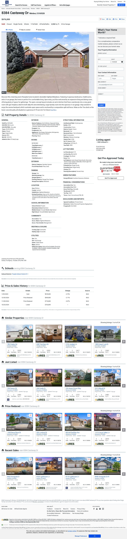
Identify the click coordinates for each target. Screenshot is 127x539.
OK (94, 536)
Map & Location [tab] (25, 30)
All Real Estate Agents (20, 509)
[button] (121, 5)
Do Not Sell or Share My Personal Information (61, 511)
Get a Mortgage (64, 5)
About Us (113, 1)
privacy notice (72, 531)
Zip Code (102, 66)
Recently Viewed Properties (105, 5)
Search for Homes (21, 5)
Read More (53, 110)
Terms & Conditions (82, 511)
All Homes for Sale (7, 509)
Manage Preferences (81, 536)
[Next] (124, 341)
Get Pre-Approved (111, 178)
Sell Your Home (36, 5)
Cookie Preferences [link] (52, 515)
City (99, 59)
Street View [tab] (41, 30)
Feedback (49, 509)
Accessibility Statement (53, 513)
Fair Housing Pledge (78, 513)
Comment (100, 94)
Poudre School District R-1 (20, 274)
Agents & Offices (50, 5)
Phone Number (102, 88)
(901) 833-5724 (26, 399)
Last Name (114, 75)
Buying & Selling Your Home (101, 1)
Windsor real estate (38, 501)
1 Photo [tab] (10, 30)
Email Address (102, 81)
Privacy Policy (81, 509)
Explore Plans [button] (87, 524)
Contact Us (58, 509)
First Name (101, 75)
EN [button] (124, 1)
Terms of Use (113, 130)
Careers (120, 1)
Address (102, 53)
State (113, 59)
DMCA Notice (66, 513)
